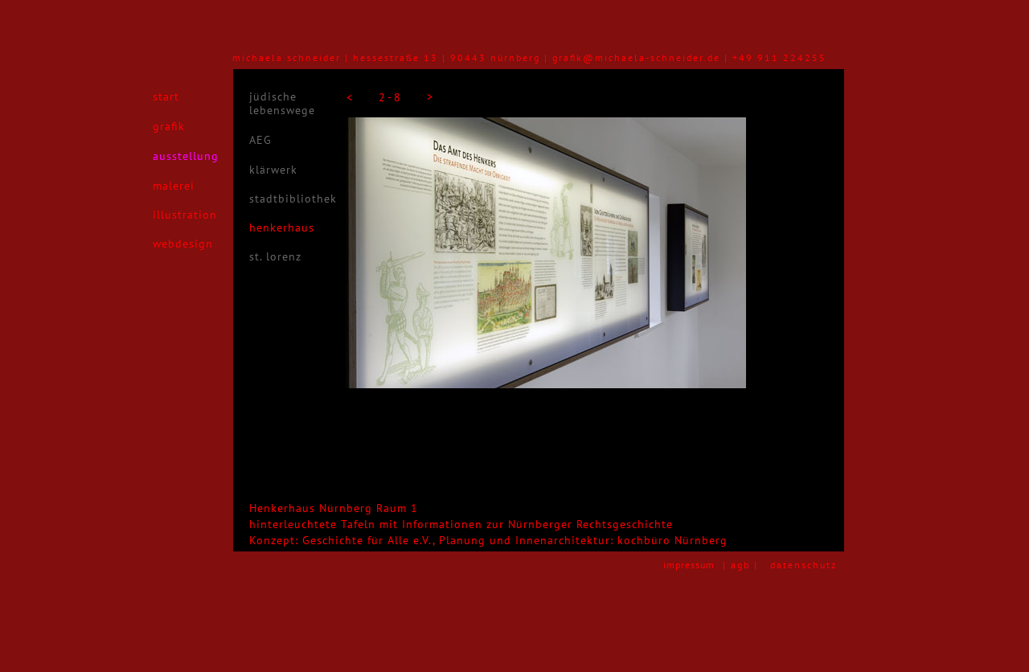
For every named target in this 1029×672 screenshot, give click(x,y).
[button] (349, 97)
